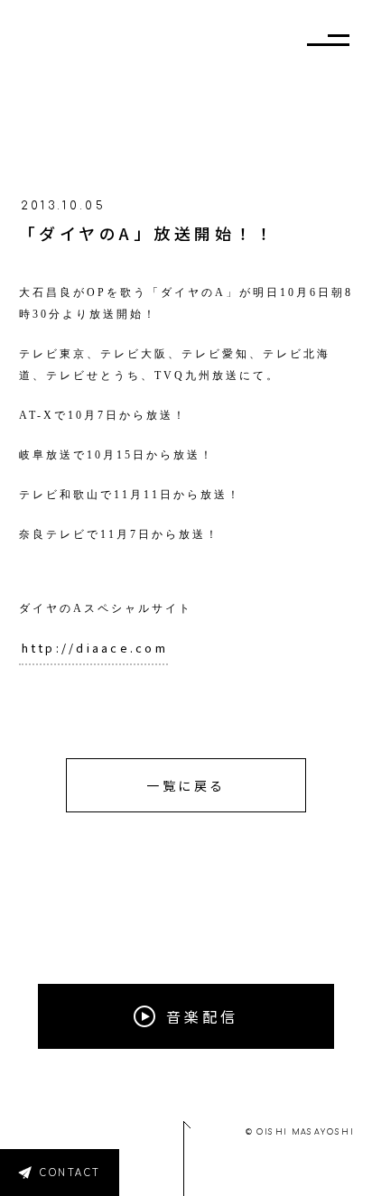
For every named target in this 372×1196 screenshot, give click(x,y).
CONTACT (70, 1173)
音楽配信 (202, 1016)
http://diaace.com (95, 647)
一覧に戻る (186, 785)
